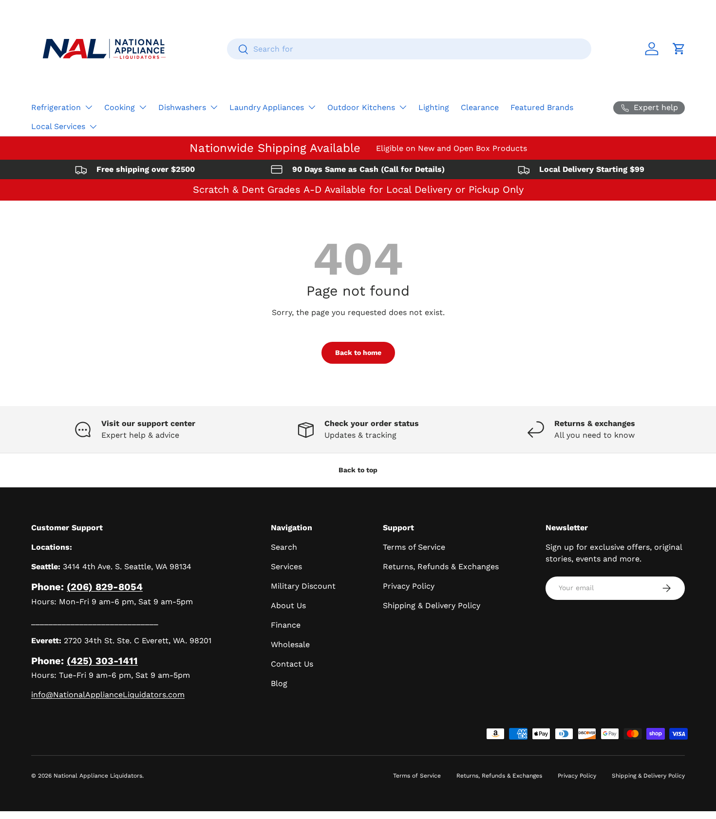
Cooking (119, 107)
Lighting (433, 107)
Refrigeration (56, 107)
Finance (286, 625)
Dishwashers (182, 107)
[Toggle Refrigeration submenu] (88, 107)
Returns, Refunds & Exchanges (441, 566)
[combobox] (409, 48)
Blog (279, 683)
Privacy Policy (408, 586)
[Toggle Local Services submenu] (93, 126)
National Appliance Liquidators (98, 775)
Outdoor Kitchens (361, 107)
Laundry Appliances (266, 107)
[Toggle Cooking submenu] (143, 107)
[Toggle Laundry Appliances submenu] (312, 107)
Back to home (358, 352)
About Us (288, 605)
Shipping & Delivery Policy (431, 605)
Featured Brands (541, 107)
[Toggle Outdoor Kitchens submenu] (403, 107)
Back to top (358, 470)
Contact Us (292, 664)
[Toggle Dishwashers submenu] (214, 107)
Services (286, 566)
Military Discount (303, 586)
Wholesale (290, 644)
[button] (679, 48)
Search (284, 547)
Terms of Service (414, 547)
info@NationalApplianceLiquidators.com (108, 694)
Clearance (480, 107)
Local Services (58, 126)
